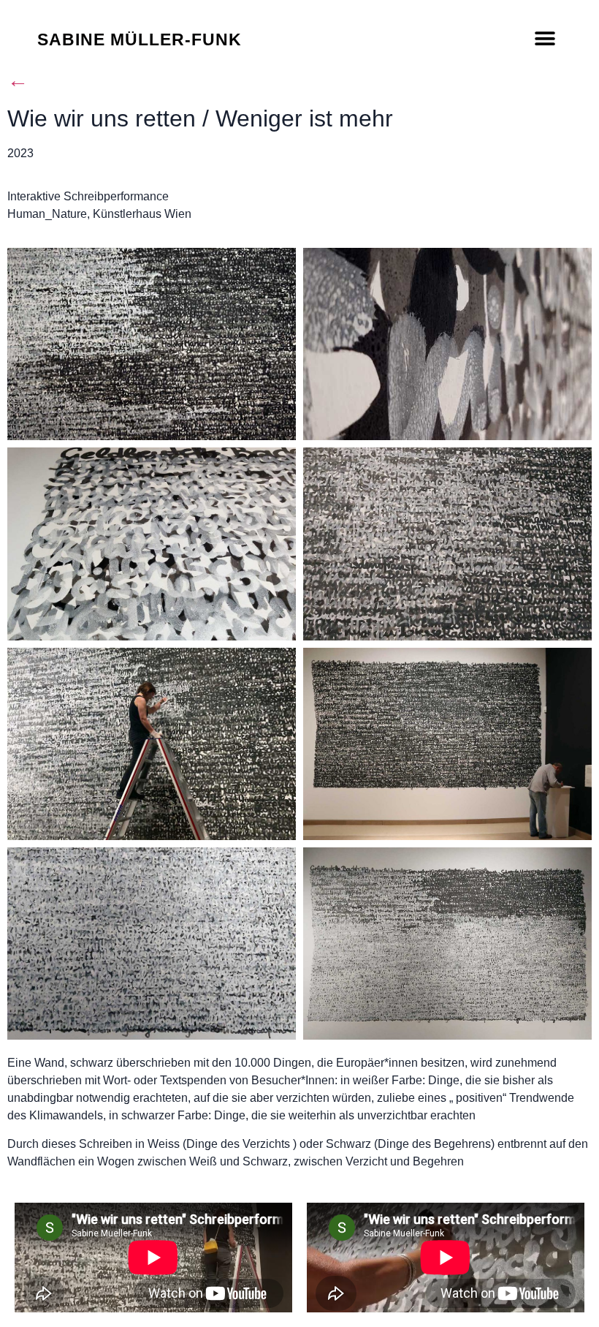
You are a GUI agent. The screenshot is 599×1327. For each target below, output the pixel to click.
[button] (545, 38)
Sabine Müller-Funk (139, 39)
